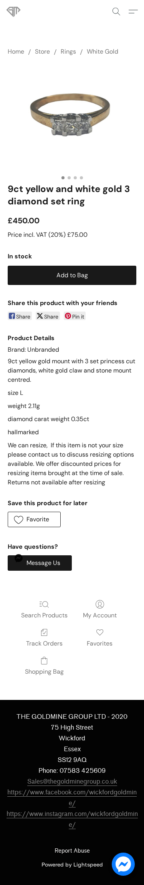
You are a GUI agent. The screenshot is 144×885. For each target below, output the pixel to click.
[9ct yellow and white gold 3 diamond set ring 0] (72, 117)
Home (16, 51)
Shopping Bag (44, 672)
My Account (100, 615)
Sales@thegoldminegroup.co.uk (72, 781)
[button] (14, 11)
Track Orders (44, 643)
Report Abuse (72, 851)
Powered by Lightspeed (72, 864)
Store (42, 51)
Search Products (44, 615)
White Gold (102, 51)
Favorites (100, 643)
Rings (68, 51)
